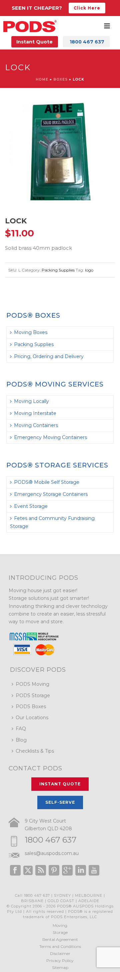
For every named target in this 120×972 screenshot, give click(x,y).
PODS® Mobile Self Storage (46, 482)
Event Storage (31, 506)
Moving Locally (31, 401)
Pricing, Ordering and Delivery (49, 356)
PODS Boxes (31, 707)
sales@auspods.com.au (52, 853)
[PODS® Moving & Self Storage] (30, 26)
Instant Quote (34, 42)
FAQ (21, 729)
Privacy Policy (60, 960)
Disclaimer (60, 953)
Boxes (60, 79)
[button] (102, 109)
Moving (60, 925)
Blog (21, 740)
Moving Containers (36, 425)
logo (89, 270)
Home (42, 79)
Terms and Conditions (60, 946)
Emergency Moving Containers (50, 437)
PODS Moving (32, 684)
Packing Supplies (58, 270)
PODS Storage (33, 695)
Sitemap (60, 967)
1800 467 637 (51, 840)
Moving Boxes (30, 332)
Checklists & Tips (35, 751)
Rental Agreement (60, 939)
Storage (60, 932)
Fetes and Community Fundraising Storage (52, 522)
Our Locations (32, 718)
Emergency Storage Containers (51, 494)
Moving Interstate (35, 413)
